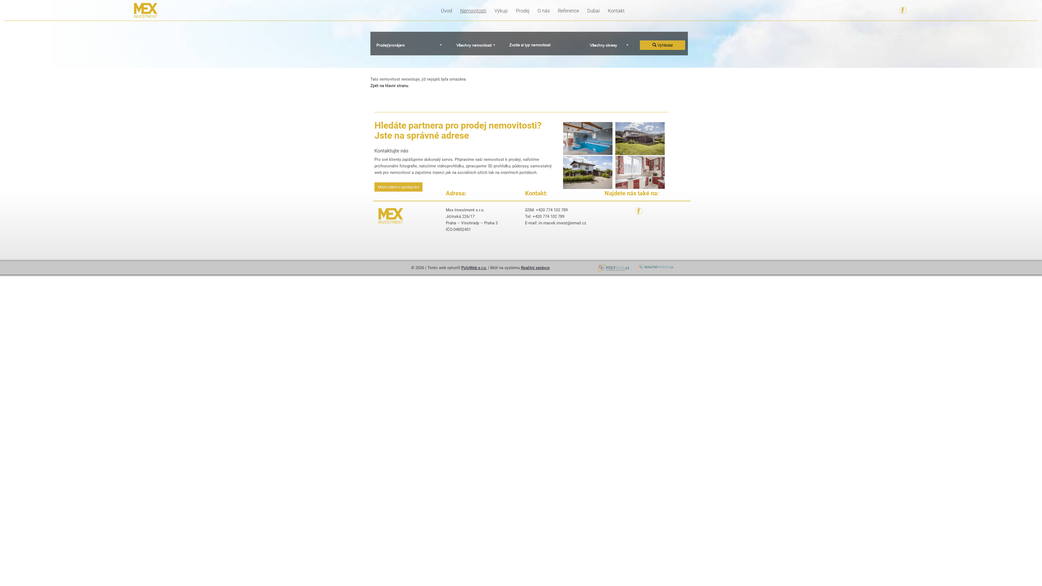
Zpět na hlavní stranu (389, 85)
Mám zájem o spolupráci (398, 187)
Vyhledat (664, 45)
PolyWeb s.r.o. (474, 267)
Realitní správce (535, 267)
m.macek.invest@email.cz (562, 223)
